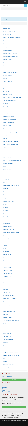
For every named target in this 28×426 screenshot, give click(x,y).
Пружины (5, 207)
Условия (4, 389)
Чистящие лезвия (7, 308)
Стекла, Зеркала (7, 254)
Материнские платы (8, 349)
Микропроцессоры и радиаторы (11, 355)
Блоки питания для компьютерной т (12, 37)
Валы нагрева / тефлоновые (10, 53)
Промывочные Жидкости (9, 201)
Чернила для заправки (8, 301)
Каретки (5, 110)
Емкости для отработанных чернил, (12, 97)
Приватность (5, 387)
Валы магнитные (7, 50)
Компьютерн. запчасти (8, 345)
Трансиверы (6, 283)
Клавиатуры (6, 342)
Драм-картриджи (7, 94)
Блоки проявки (7, 40)
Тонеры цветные (7, 273)
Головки (5, 78)
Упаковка (5, 289)
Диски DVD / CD (7, 333)
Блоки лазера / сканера (9, 31)
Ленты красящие (7, 150)
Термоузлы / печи (7, 264)
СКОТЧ (5, 242)
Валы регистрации (7, 59)
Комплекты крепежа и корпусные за (12, 128)
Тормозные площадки (8, 279)
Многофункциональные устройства (12, 160)
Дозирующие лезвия (8, 91)
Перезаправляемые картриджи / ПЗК (12, 185)
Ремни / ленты (6, 223)
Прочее (5, 204)
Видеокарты (6, 330)
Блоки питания (7, 34)
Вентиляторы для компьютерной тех (12, 69)
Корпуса (5, 138)
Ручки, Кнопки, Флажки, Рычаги (11, 232)
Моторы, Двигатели (8, 163)
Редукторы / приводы (8, 213)
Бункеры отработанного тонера (11, 47)
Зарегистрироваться (7, 376)
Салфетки (5, 235)
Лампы (5, 147)
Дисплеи (5, 88)
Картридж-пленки (7, 113)
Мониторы (6, 358)
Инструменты (6, 103)
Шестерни (5, 314)
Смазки (5, 245)
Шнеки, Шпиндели (7, 317)
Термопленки (6, 261)
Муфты (5, 166)
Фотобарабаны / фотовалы (10, 298)
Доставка (4, 386)
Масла (5, 154)
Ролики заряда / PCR (8, 229)
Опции (5, 173)
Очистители (6, 179)
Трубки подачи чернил (8, 286)
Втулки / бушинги (7, 75)
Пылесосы (6, 210)
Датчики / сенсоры (7, 81)
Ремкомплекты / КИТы (8, 220)
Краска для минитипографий (10, 144)
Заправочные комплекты (9, 100)
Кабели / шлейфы (7, 106)
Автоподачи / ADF (7, 28)
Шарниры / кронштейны (9, 311)
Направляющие (7, 169)
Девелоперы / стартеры (9, 84)
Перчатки (5, 188)
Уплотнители (6, 292)
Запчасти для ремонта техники (11, 320)
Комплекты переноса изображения (12, 132)
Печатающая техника (8, 191)
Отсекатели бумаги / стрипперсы (11, 176)
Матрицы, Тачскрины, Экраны (10, 352)
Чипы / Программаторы (9, 305)
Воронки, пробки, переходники (11, 72)
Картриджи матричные (8, 116)
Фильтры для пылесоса (9, 295)
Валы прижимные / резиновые (10, 56)
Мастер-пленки (7, 157)
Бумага (5, 44)
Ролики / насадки (7, 226)
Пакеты (5, 182)
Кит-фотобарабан (7, 125)
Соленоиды (6, 251)
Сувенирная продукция (9, 257)
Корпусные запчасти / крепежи (10, 141)
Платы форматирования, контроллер (12, 195)
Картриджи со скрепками (9, 119)
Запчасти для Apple (8, 339)
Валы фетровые (7, 62)
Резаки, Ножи (6, 217)
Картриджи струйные (8, 122)
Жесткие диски (7, 336)
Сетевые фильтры (7, 239)
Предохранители (7, 198)
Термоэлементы (7, 267)
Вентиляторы (6, 66)
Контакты (4, 390)
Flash (4, 323)
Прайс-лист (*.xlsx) (6, 392)
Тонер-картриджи (7, 270)
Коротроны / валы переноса (10, 135)
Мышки (5, 361)
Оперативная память (8, 364)
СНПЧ (4, 248)
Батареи (5, 327)
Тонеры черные (7, 276)
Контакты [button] (14, 406)
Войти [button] (14, 379)
